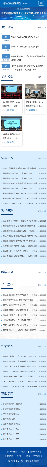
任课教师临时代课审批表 (12, 404)
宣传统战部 (9, 456)
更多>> (40, 28)
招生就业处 (37, 456)
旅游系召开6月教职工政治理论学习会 (17, 173)
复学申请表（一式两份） (12, 429)
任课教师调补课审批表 (12, 409)
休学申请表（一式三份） (12, 439)
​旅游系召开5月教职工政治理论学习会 (17, 178)
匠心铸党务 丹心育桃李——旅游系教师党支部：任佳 (23, 203)
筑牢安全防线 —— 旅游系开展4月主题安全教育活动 (23, 330)
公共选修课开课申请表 (12, 424)
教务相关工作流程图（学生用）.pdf (25, 47)
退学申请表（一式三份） (12, 434)
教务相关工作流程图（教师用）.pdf (25, 37)
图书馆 (27, 456)
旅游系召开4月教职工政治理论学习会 (17, 188)
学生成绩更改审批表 (11, 414)
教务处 (19, 456)
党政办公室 (34, 452)
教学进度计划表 (9, 419)
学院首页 (23, 452)
